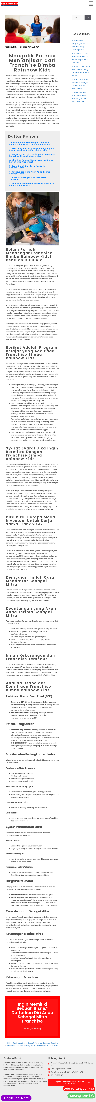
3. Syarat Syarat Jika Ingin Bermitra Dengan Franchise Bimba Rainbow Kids (32, 155)
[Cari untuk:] (78, 17)
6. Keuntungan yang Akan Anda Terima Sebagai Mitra (29, 173)
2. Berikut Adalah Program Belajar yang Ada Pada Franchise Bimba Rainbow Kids (32, 149)
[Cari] (88, 17)
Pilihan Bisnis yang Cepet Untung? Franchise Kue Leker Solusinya (32, 1043)
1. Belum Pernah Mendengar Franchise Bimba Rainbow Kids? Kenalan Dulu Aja (29, 143)
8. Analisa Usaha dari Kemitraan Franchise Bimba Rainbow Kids (31, 184)
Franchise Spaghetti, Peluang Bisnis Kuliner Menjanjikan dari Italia (32, 1045)
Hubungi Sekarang (32, 1028)
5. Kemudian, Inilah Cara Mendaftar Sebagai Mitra (27, 167)
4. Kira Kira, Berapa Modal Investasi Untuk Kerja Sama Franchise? (31, 161)
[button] (91, 4)
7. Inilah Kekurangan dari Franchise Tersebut (27, 179)
